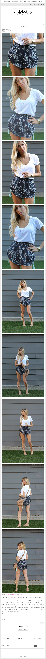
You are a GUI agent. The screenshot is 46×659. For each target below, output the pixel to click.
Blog (22, 20)
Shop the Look (7, 24)
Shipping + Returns (6, 638)
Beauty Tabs (22, 18)
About (27, 20)
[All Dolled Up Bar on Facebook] (38, 24)
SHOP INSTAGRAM (13, 20)
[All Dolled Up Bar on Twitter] (37, 24)
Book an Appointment (33, 18)
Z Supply (7, 594)
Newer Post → (25, 629)
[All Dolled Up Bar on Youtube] (43, 24)
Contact (34, 20)
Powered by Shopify (42, 638)
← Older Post (20, 629)
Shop (9, 18)
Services (15, 18)
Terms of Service (20, 638)
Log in (31, 4)
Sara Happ (14, 594)
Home (3, 24)
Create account (36, 4)
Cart (43, 4)
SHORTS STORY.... (6, 30)
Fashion (42, 622)
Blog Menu (23, 26)
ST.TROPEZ (21, 594)
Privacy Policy (13, 638)
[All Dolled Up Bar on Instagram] (40, 24)
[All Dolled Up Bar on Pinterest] (24, 656)
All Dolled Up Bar (37, 638)
